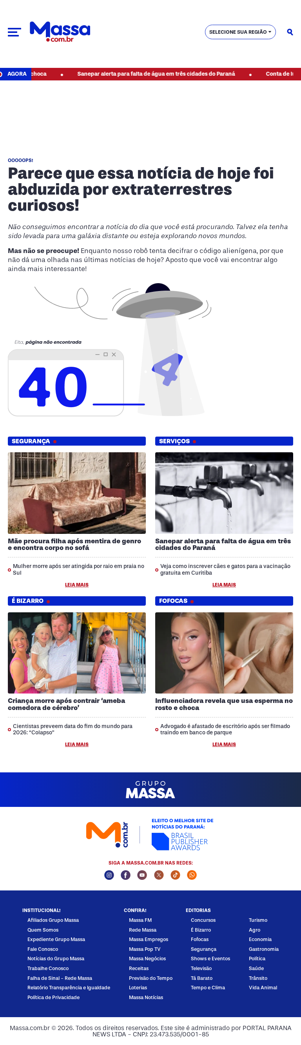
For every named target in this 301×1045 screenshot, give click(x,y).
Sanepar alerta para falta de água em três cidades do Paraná (137, 74)
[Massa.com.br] (60, 32)
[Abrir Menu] (14, 32)
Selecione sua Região (238, 32)
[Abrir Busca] (290, 32)
